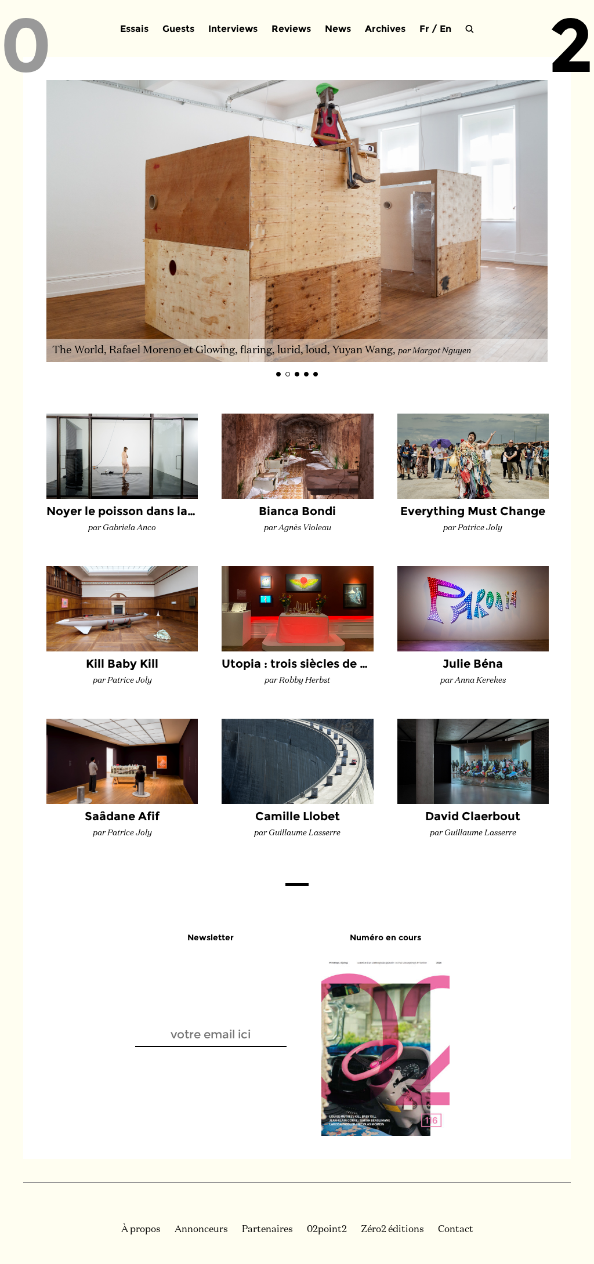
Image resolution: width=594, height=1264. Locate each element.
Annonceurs (201, 1229)
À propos (141, 1229)
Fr (424, 28)
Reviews (291, 28)
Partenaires (267, 1229)
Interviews (233, 28)
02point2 (327, 1229)
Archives (385, 28)
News (338, 28)
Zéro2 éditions (392, 1229)
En (445, 28)
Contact (455, 1229)
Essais (134, 28)
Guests (178, 28)
